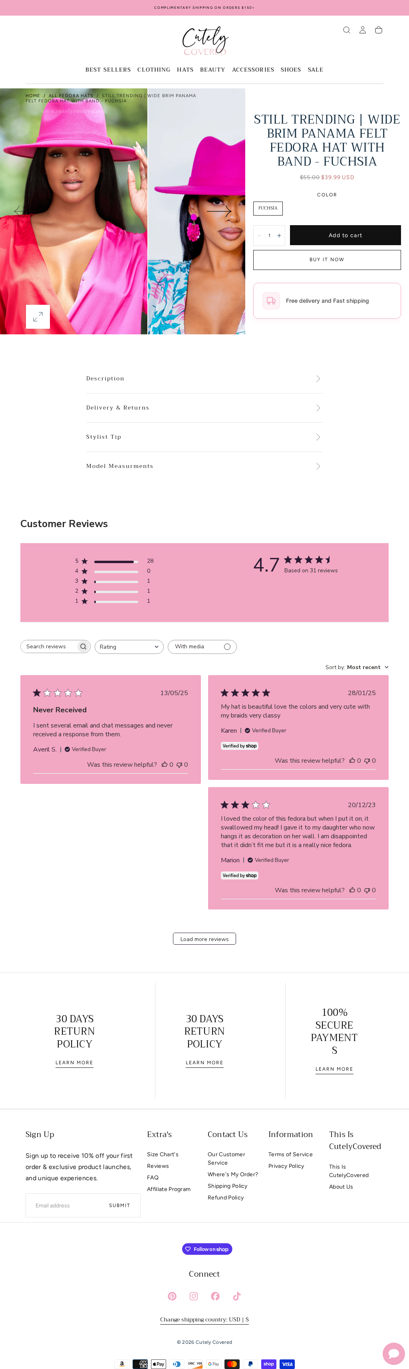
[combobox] (129, 647)
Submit (120, 1205)
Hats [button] (185, 70)
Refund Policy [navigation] (226, 1197)
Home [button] (33, 95)
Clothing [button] (154, 70)
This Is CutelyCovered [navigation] (349, 1171)
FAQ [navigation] (153, 1177)
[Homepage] (204, 42)
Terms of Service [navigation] (290, 1154)
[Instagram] (194, 1296)
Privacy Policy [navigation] (286, 1166)
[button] (346, 30)
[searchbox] (48, 646)
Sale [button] (316, 70)
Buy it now (327, 259)
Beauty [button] (213, 70)
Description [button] (105, 378)
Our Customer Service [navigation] (226, 1158)
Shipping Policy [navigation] (228, 1186)
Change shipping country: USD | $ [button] (204, 1319)
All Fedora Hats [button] (71, 95)
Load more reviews (205, 939)
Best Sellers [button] (108, 70)
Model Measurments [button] (120, 466)
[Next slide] (219, 211)
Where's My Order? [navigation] (233, 1174)
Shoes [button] (291, 70)
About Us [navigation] (341, 1186)
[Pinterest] (172, 1296)
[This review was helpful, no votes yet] (164, 764)
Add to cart (345, 235)
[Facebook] (215, 1296)
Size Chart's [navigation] (163, 1154)
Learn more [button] (74, 1062)
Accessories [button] (253, 70)
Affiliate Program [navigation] (169, 1189)
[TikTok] (237, 1296)
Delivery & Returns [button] (118, 408)
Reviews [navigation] (158, 1166)
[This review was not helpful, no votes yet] (179, 764)
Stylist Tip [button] (103, 437)
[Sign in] (362, 30)
